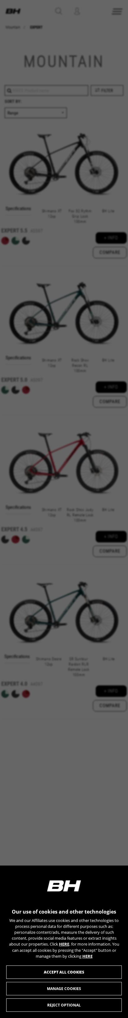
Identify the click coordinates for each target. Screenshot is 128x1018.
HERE (64, 944)
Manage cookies (64, 988)
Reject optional (64, 1005)
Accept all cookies (64, 972)
